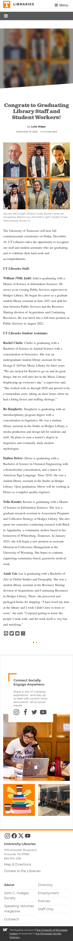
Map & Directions (17, 864)
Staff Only (45, 909)
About (9, 885)
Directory (45, 885)
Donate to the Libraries (22, 871)
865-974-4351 (12, 858)
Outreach (11, 919)
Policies (44, 901)
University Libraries (20, 844)
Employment (48, 893)
